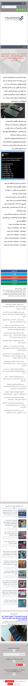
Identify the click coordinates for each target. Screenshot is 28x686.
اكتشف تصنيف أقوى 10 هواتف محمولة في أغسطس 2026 (14, 341)
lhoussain (13, 60)
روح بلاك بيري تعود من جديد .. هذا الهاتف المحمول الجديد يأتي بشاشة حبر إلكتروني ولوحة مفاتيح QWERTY (14, 348)
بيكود (9, 684)
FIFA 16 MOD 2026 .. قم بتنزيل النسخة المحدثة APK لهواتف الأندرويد (10, 533)
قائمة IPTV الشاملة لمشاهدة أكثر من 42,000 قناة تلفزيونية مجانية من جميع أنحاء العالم (9, 512)
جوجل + (13, 277)
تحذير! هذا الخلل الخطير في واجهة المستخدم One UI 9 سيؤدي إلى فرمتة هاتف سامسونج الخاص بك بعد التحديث (15, 386)
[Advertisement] (14, 31)
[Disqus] (14, 437)
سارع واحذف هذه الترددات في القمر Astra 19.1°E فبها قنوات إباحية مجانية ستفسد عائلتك (9, 582)
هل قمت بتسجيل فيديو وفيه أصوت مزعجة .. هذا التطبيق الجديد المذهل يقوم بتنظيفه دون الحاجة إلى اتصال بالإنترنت (14, 618)
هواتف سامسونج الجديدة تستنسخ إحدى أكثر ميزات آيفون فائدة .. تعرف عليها (15, 398)
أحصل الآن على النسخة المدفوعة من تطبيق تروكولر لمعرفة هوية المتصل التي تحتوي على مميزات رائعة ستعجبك (10, 523)
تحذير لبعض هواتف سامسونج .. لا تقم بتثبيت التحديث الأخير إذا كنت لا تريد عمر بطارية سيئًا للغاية (14, 379)
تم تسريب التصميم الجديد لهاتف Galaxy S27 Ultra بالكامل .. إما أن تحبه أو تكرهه (15, 411)
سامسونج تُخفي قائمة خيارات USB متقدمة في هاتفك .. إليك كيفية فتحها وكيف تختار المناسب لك (14, 405)
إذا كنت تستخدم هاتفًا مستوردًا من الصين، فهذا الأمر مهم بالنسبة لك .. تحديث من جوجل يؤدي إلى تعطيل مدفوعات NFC (15, 335)
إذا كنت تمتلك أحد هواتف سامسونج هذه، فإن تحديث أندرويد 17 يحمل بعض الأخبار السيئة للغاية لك (14, 363)
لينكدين (13, 280)
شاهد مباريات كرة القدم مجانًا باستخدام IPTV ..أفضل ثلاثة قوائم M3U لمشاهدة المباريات (9, 553)
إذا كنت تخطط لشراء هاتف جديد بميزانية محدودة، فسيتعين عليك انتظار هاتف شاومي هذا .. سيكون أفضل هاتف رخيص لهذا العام (14, 327)
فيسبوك (13, 271)
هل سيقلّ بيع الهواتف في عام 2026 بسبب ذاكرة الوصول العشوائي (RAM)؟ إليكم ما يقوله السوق (14, 314)
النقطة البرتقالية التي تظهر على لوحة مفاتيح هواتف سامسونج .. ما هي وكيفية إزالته (14, 393)
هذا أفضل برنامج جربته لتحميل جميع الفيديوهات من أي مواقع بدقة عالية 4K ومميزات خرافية (9, 592)
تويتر (13, 274)
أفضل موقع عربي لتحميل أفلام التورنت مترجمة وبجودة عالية (10, 572)
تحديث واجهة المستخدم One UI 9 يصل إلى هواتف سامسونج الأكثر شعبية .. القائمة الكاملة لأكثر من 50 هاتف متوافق (14, 356)
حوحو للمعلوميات (9, 681)
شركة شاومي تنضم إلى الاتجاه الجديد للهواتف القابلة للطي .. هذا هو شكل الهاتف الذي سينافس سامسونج (14, 306)
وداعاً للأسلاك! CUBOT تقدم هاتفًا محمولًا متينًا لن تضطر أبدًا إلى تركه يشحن (14, 321)
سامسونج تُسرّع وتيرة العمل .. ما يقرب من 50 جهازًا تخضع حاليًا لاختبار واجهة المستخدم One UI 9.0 (14, 371)
